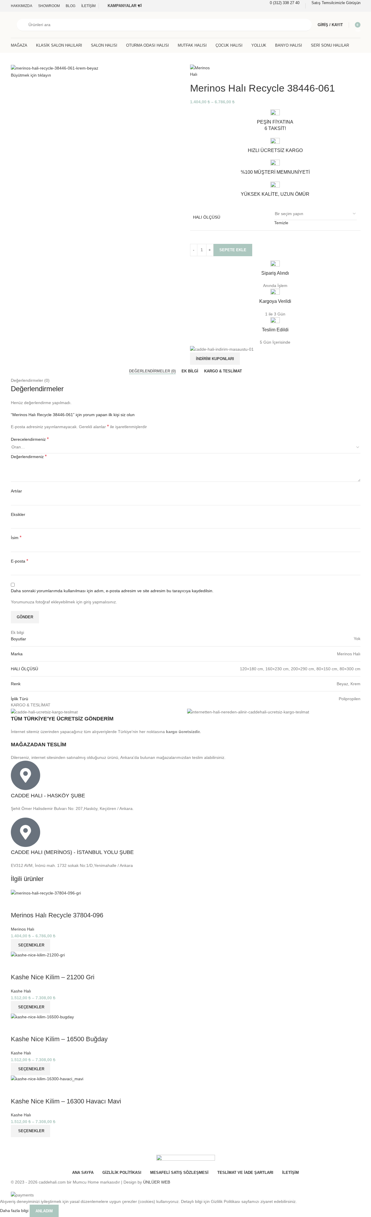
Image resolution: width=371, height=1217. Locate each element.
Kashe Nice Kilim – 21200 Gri (52, 977)
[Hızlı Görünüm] (18, 903)
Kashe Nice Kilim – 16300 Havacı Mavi (66, 1101)
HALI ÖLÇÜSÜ (206, 217)
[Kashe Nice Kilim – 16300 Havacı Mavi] (47, 1078)
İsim (16, 537)
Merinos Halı (22, 929)
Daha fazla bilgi (15, 1210)
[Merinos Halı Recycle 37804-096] (46, 892)
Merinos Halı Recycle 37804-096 (57, 915)
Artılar (16, 491)
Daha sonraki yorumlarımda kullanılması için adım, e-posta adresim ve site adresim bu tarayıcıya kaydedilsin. (112, 590)
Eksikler (18, 514)
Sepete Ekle (232, 250)
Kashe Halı (21, 991)
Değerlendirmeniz (29, 456)
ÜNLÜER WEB (156, 1182)
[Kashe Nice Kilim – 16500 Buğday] (42, 1016)
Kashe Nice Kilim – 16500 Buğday (59, 1039)
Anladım (44, 1211)
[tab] (152, 371)
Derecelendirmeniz (30, 439)
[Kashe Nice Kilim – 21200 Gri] (38, 954)
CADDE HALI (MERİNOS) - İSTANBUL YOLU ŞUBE (72, 852)
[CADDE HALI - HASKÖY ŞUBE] (25, 775)
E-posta (19, 560)
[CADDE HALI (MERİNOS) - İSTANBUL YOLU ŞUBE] (25, 832)
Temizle (281, 222)
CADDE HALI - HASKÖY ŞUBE (48, 796)
